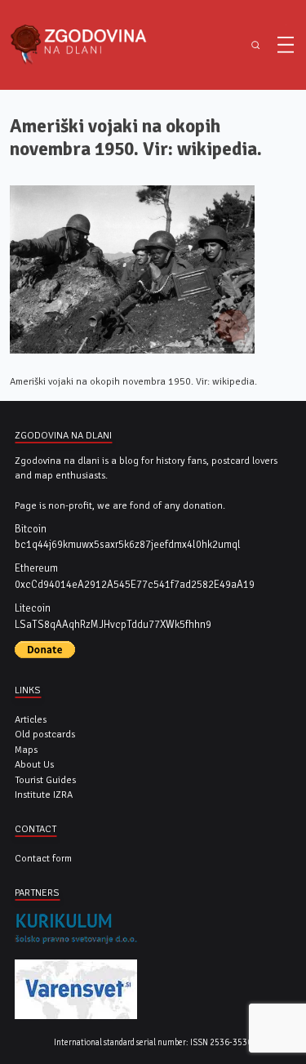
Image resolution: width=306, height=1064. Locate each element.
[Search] (255, 45)
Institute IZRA (44, 794)
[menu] (285, 44)
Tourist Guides (45, 779)
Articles (31, 719)
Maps (26, 749)
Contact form (43, 858)
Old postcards (45, 734)
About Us (34, 764)
